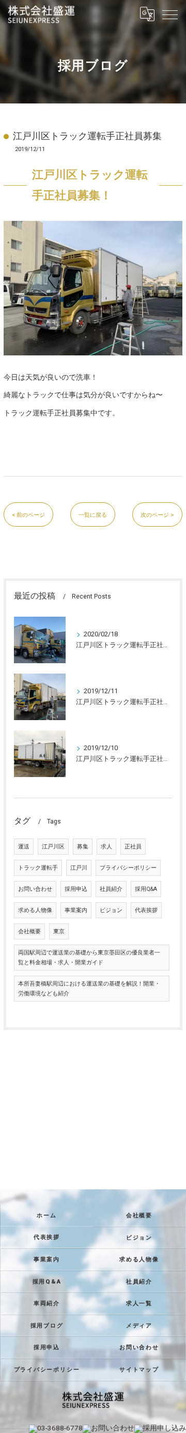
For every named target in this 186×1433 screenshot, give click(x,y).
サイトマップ (139, 1369)
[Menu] (170, 14)
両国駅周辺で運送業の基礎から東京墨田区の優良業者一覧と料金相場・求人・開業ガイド (89, 957)
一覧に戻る (93, 514)
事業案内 (76, 910)
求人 (106, 846)
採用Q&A (146, 889)
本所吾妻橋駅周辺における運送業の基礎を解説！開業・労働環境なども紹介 (89, 988)
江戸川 (78, 867)
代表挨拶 (146, 910)
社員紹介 (111, 889)
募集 (82, 846)
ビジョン (111, 910)
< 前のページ (28, 514)
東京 (59, 931)
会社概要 (29, 931)
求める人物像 (35, 910)
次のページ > (157, 514)
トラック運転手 (38, 867)
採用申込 (76, 889)
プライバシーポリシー (128, 867)
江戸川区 (53, 846)
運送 (23, 846)
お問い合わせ (35, 889)
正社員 (133, 846)
